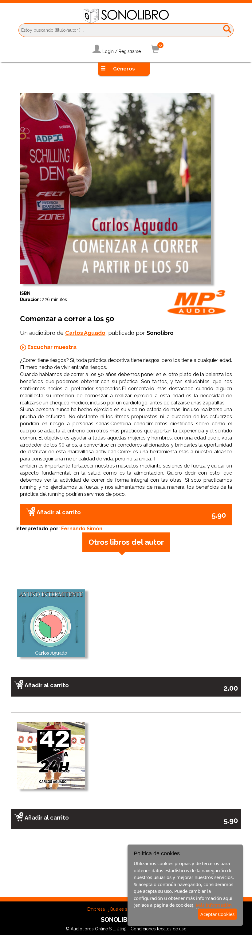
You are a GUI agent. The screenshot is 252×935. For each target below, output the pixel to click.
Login (108, 51)
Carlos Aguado (85, 333)
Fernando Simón (81, 529)
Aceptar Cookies (217, 914)
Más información (214, 905)
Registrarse (130, 51)
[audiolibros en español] (126, 15)
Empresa (96, 909)
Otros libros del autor (126, 542)
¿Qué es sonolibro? (127, 909)
